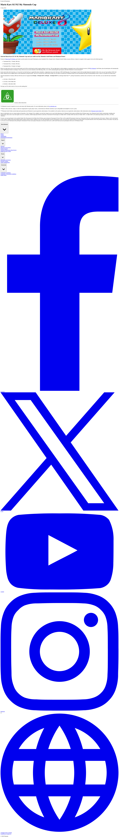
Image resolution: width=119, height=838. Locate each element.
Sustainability (3, 136)
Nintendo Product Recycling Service (8, 150)
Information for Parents (6, 160)
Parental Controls (4, 161)
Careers (2, 135)
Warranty (3, 146)
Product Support (4, 148)
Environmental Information (6, 137)
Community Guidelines (6, 172)
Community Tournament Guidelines (8, 174)
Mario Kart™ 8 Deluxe (10, 59)
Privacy (4, 833)
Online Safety (4, 175)
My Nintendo (93, 68)
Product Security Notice (6, 151)
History (2, 133)
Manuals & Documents (6, 147)
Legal (2, 833)
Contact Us (8, 833)
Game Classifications (5, 162)
